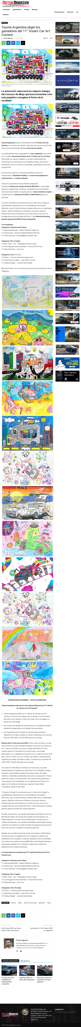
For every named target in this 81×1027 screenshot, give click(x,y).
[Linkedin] (8, 43)
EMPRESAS (10, 20)
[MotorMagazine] (15, 4)
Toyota (49, 903)
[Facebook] (13, 43)
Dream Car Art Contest (30, 903)
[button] (77, 12)
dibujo (20, 903)
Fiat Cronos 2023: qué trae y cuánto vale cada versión (11, 929)
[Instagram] (18, 951)
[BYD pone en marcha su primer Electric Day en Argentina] (45, 970)
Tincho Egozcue (8, 38)
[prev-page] (2, 988)
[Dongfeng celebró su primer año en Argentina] (27, 970)
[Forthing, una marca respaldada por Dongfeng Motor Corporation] (9, 970)
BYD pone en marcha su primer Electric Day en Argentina (44, 980)
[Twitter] (18, 43)
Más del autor (25, 961)
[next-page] (6, 988)
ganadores (42, 903)
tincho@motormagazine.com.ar (65, 1012)
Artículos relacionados (10, 961)
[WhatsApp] (3, 43)
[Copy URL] (23, 43)
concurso (13, 903)
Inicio (3, 20)
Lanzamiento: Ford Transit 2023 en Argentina (41, 929)
